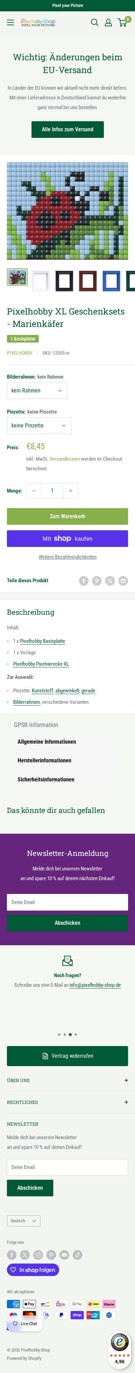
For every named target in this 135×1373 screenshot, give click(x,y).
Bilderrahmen (26, 702)
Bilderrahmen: (35, 377)
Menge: (14, 491)
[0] (122, 22)
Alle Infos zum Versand (67, 129)
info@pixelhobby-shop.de (95, 985)
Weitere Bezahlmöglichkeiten (68, 557)
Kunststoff (42, 691)
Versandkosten (65, 459)
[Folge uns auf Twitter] (25, 1255)
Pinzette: (32, 412)
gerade (88, 691)
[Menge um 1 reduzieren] (34, 491)
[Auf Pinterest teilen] (97, 581)
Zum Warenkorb (67, 516)
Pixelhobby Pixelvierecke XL (41, 664)
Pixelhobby (20, 353)
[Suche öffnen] (95, 22)
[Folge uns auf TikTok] (77, 1255)
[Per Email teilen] (123, 581)
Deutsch (18, 1220)
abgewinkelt (67, 691)
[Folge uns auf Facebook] (12, 1255)
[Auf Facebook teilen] (84, 581)
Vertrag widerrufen (72, 1056)
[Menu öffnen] (10, 22)
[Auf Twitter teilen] (110, 581)
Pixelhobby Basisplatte (42, 641)
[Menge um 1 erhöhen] (70, 491)
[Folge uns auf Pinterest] (51, 1255)
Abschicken (67, 923)
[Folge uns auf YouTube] (64, 1255)
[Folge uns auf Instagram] (38, 1255)
